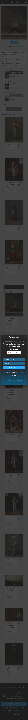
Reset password (17, 380)
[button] (14, 352)
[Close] (25, 337)
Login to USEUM (14, 367)
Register (8, 380)
